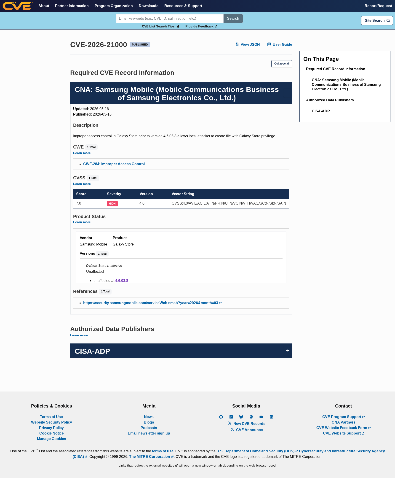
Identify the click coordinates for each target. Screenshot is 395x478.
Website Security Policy (51, 422)
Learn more (82, 153)
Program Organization (114, 6)
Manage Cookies (51, 439)
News (149, 417)
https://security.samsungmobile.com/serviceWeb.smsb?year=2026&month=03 (151, 303)
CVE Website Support (342, 433)
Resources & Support (183, 6)
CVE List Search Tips (158, 26)
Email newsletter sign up (149, 433)
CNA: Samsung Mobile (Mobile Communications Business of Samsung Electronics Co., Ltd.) (346, 84)
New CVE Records (248, 424)
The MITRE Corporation (150, 457)
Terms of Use (51, 417)
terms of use (162, 451)
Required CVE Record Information (335, 69)
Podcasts (149, 428)
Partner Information (72, 6)
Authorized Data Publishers (330, 100)
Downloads (148, 6)
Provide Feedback (199, 26)
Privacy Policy (51, 428)
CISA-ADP (321, 111)
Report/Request (378, 6)
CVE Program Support (342, 417)
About (43, 6)
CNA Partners (343, 422)
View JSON (250, 44)
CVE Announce (249, 430)
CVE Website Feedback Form (342, 428)
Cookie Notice (51, 433)
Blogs (149, 422)
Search (233, 18)
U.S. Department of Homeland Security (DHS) (255, 451)
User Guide (282, 44)
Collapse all (281, 63)
